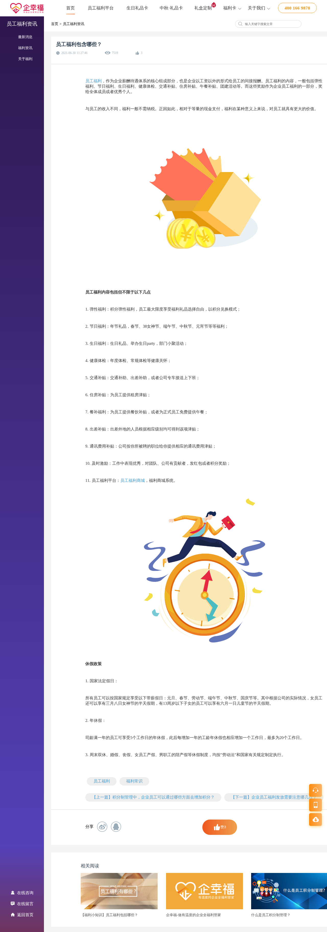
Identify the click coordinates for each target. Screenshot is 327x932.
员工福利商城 (132, 480)
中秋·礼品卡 (171, 8)
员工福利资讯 (73, 24)
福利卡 (229, 8)
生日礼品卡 (137, 8)
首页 (70, 8)
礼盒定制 (203, 8)
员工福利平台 (101, 8)
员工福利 (93, 81)
